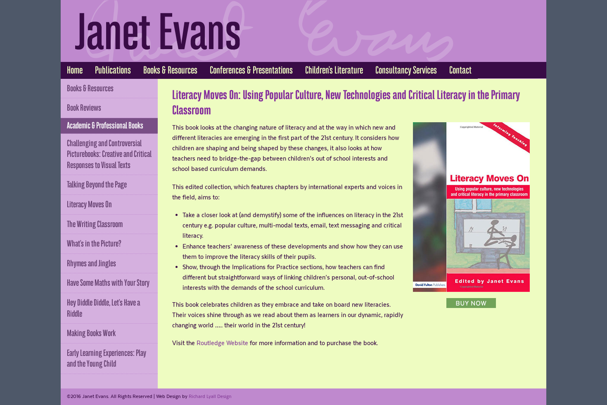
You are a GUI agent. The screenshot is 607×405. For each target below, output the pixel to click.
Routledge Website (222, 343)
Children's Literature (334, 70)
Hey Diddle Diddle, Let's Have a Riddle (103, 308)
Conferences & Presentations (251, 70)
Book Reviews (84, 107)
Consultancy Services (406, 70)
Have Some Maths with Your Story (108, 282)
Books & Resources (170, 70)
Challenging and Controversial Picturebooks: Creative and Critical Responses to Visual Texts (109, 154)
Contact (460, 70)
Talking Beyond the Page (97, 184)
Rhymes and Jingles (91, 263)
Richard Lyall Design (210, 396)
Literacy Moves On (89, 204)
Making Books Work (91, 333)
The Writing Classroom (95, 224)
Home (75, 70)
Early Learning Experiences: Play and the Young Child (106, 358)
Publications (113, 70)
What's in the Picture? (94, 243)
